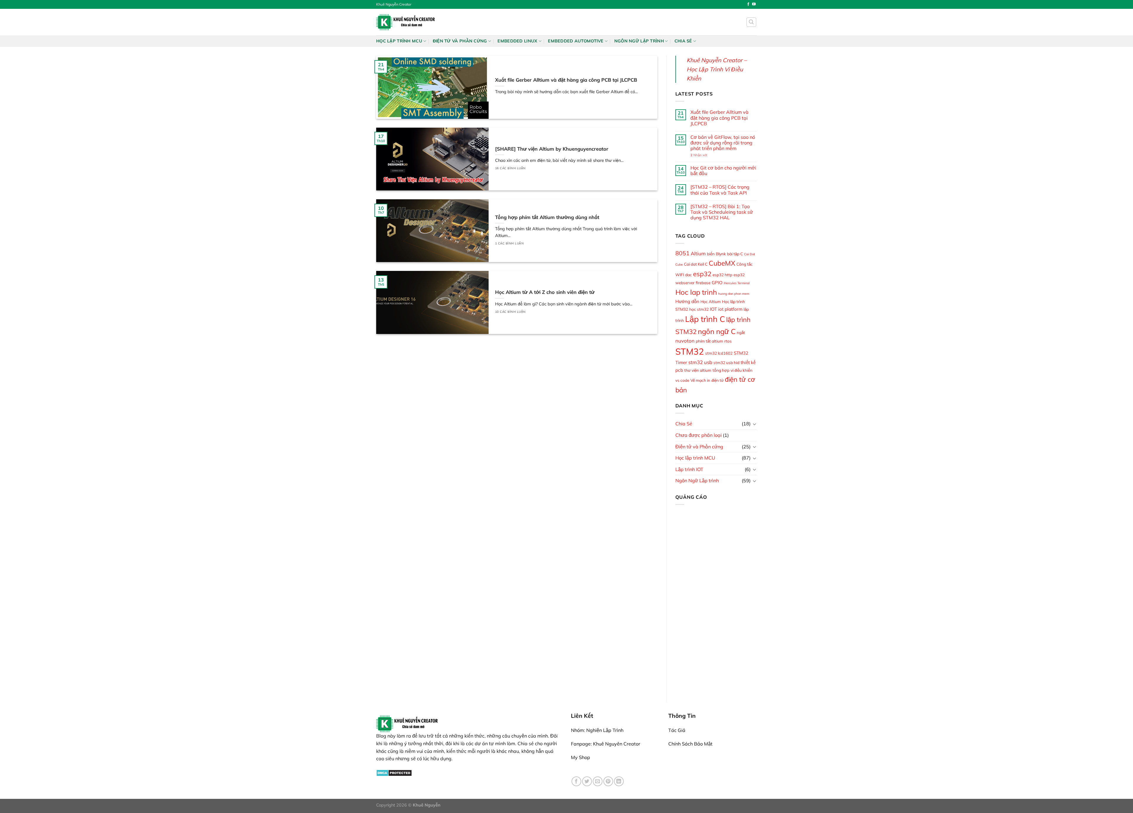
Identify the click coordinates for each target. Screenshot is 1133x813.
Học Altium (710, 301)
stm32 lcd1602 (719, 353)
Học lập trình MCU (399, 41)
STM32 (689, 351)
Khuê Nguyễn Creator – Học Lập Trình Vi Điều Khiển (717, 69)
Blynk (721, 253)
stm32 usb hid (726, 362)
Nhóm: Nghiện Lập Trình (597, 730)
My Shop (580, 757)
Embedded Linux (517, 41)
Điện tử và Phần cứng (460, 41)
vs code (682, 380)
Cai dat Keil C (696, 264)
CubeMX (722, 263)
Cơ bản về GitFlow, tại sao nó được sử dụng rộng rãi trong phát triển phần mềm (722, 142)
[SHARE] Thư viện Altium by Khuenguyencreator (551, 149)
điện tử (717, 380)
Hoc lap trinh (696, 292)
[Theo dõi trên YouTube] (754, 4)
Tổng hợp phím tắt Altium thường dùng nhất (547, 217)
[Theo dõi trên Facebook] (748, 4)
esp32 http (722, 274)
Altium (698, 253)
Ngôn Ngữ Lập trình (639, 41)
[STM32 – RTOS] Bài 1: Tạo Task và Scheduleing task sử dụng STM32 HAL (721, 212)
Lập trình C (705, 319)
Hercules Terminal (737, 283)
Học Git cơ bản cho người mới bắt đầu (723, 170)
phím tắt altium (709, 341)
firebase (703, 282)
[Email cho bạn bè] (597, 781)
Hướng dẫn (687, 301)
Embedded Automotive (575, 41)
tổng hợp (721, 370)
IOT (713, 309)
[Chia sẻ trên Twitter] (587, 781)
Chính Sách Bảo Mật (690, 744)
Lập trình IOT (689, 469)
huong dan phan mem (733, 294)
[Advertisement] (716, 598)
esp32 (702, 274)
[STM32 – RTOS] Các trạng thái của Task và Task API (719, 189)
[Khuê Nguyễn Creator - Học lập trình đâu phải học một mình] (405, 22)
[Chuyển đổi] (754, 423)
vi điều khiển (741, 370)
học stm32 (699, 309)
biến (711, 253)
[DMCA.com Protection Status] (394, 772)
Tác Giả (676, 730)
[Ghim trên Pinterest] (608, 781)
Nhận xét (698, 155)
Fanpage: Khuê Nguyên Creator (605, 744)
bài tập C (735, 253)
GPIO (717, 282)
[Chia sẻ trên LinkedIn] (619, 781)
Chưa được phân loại (698, 435)
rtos (728, 341)
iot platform (730, 309)
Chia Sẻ (683, 41)
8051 (682, 253)
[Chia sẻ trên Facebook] (576, 781)
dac (688, 274)
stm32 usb (700, 362)
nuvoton (685, 341)
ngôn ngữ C (717, 331)
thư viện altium (697, 370)
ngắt (741, 332)
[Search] (751, 22)
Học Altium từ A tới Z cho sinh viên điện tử (545, 292)
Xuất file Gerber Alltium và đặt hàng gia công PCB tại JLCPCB (566, 80)
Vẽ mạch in (700, 380)
